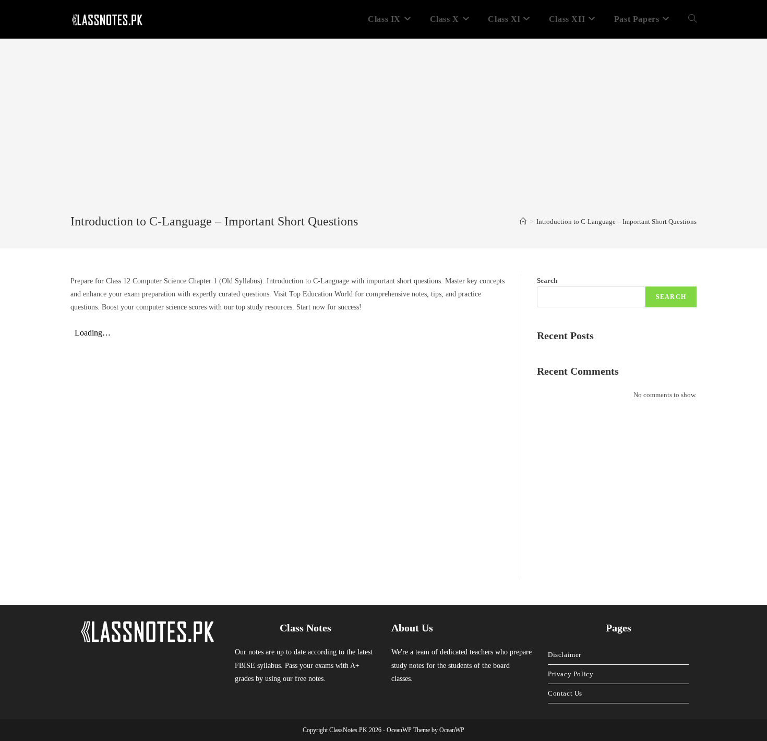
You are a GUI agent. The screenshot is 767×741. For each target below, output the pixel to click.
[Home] (523, 221)
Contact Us (565, 693)
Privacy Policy (570, 674)
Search (547, 280)
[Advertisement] (383, 135)
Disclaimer (564, 655)
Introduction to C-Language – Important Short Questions (616, 221)
